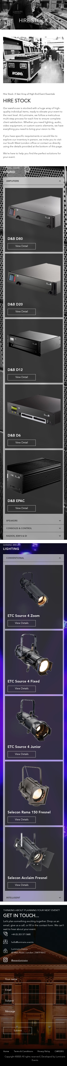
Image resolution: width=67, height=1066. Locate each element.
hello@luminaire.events (22, 942)
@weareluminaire (19, 960)
